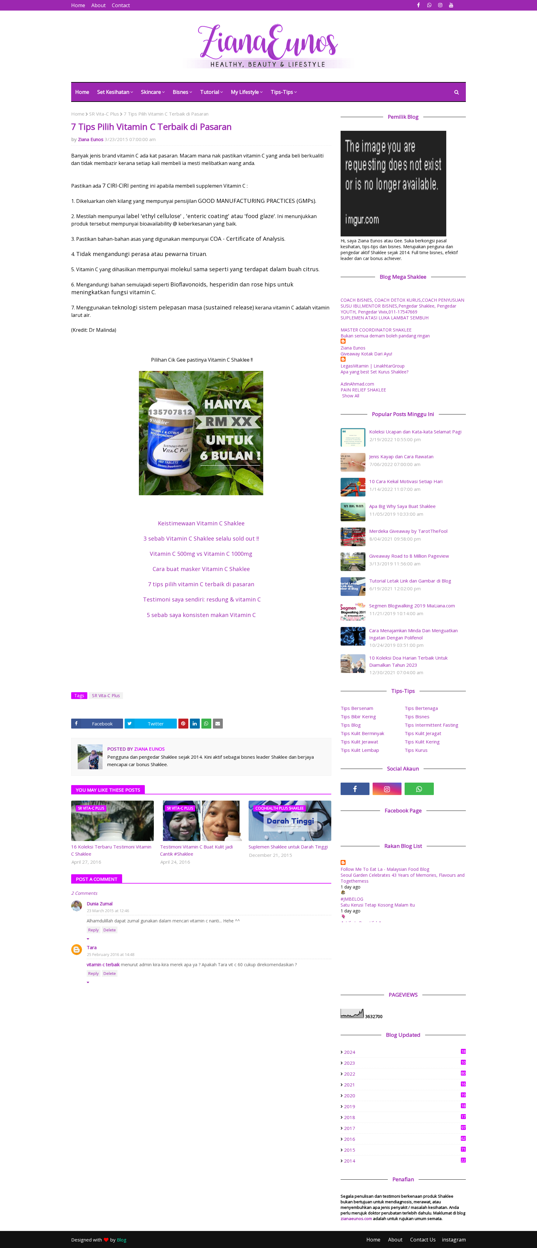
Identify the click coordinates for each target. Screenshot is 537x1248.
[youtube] (451, 5)
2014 (405, 1161)
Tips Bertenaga (421, 708)
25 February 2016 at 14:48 (110, 954)
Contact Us (423, 1239)
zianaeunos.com (356, 1218)
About (98, 5)
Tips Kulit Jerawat (359, 741)
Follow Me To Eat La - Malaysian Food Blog (385, 869)
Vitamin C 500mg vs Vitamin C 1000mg (201, 553)
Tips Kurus (416, 750)
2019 (405, 1106)
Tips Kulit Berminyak (362, 733)
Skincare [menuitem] (151, 92)
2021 (405, 1084)
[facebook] (418, 5)
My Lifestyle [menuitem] (245, 92)
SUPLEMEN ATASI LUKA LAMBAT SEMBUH (385, 318)
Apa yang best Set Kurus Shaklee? (374, 372)
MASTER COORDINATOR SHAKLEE (376, 330)
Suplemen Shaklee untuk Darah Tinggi (288, 846)
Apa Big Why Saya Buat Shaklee (402, 506)
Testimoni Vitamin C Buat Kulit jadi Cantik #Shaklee (196, 850)
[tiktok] (451, 789)
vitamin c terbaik (104, 964)
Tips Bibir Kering (358, 716)
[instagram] (440, 5)
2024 (405, 1052)
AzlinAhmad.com (357, 384)
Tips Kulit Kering (422, 741)
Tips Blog (351, 725)
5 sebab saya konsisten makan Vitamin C (201, 615)
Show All (350, 396)
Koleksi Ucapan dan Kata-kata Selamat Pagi (415, 431)
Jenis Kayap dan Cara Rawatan (401, 456)
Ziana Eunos (90, 139)
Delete (109, 930)
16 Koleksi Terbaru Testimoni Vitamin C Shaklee (111, 850)
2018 (405, 1117)
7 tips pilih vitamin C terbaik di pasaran (201, 584)
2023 (405, 1063)
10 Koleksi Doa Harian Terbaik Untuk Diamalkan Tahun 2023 (408, 661)
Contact (121, 5)
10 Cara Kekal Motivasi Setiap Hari (406, 481)
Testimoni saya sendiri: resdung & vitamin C (201, 599)
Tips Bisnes (417, 716)
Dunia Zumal (99, 903)
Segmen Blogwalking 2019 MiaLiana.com (412, 605)
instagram (454, 1239)
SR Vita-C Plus (104, 114)
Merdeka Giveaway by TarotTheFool (408, 531)
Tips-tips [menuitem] (282, 92)
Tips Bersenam (357, 708)
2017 (405, 1128)
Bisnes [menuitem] (180, 92)
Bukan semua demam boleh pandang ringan (385, 336)
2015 (405, 1150)
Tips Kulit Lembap (360, 750)
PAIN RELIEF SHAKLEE (363, 390)
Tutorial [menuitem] (209, 92)
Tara (92, 947)
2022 (405, 1074)
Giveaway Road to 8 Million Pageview (409, 556)
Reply (93, 930)
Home (78, 5)
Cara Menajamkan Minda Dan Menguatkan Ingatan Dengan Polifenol (413, 634)
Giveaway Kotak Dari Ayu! (366, 354)
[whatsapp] (429, 5)
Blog (121, 1240)
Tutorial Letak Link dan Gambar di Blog (410, 581)
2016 (405, 1139)
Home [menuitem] (82, 92)
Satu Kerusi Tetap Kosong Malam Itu (378, 905)
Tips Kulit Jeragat (423, 733)
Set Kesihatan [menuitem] (113, 92)
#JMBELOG (352, 899)
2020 (405, 1095)
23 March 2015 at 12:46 (108, 910)
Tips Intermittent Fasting (431, 725)
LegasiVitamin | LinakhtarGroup (373, 366)
